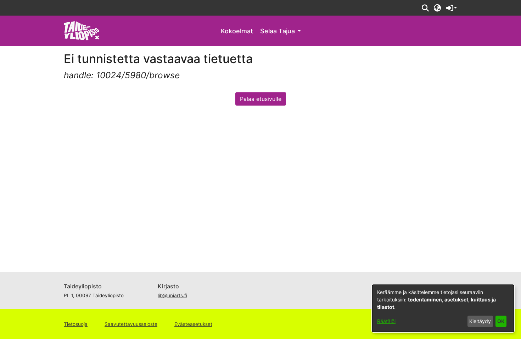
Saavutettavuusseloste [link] (131, 324)
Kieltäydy (480, 321)
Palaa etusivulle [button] (260, 98)
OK (500, 321)
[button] (425, 8)
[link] (82, 30)
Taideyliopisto (83, 286)
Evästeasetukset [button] (193, 324)
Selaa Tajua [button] (277, 31)
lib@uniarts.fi (172, 295)
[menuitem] (280, 31)
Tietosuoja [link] (76, 324)
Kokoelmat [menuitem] (237, 31)
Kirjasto (168, 286)
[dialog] (443, 308)
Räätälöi (386, 321)
